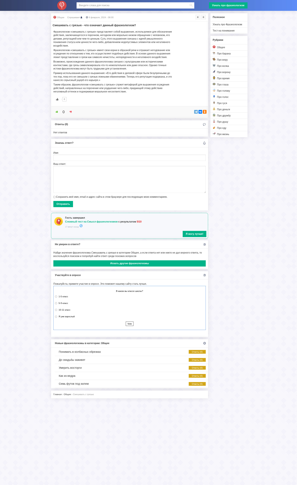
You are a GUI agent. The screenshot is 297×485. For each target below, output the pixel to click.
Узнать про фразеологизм (228, 5)
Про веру (222, 59)
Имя (55, 152)
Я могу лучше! (194, 234)
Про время (223, 78)
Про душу (222, 121)
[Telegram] (196, 112)
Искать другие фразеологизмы (129, 263)
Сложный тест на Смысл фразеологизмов (91, 221)
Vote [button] (129, 324)
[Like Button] (57, 99)
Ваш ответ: (59, 164)
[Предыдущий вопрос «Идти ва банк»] (198, 17)
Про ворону (223, 72)
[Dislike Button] (70, 112)
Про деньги (223, 109)
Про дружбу (224, 115)
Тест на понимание (224, 30)
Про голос (223, 97)
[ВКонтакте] (200, 112)
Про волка (223, 66)
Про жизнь (223, 134)
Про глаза (222, 84)
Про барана (224, 53)
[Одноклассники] (205, 112)
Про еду (221, 128)
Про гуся (222, 103)
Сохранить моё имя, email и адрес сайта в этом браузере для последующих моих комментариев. (111, 197)
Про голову (223, 90)
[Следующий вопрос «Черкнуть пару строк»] (203, 17)
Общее (221, 47)
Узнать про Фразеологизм (227, 24)
